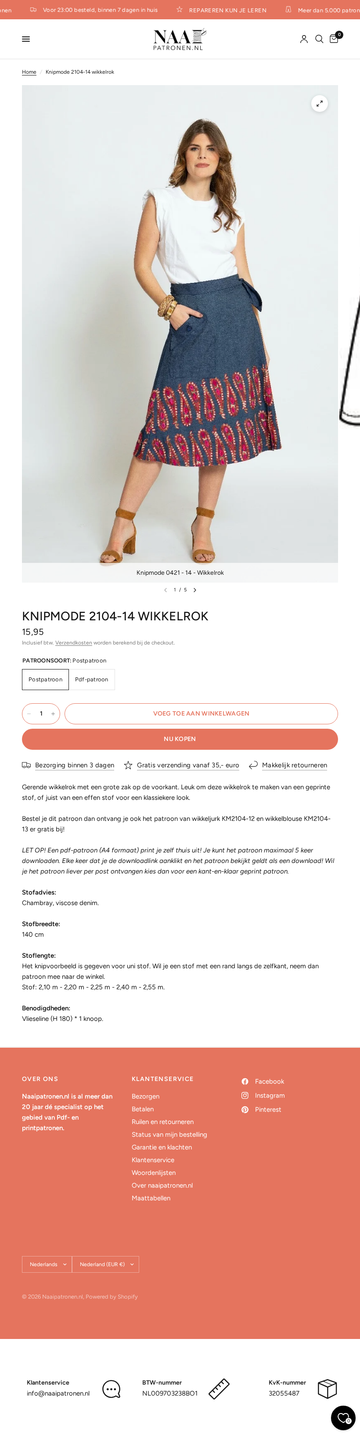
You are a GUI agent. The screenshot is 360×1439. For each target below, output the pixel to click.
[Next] (194, 590)
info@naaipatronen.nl (58, 1393)
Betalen (143, 1109)
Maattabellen (151, 1198)
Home (29, 72)
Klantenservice (153, 1160)
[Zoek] (319, 39)
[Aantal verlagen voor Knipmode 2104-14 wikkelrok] (29, 714)
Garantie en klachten (162, 1147)
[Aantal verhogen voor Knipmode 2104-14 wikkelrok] (53, 714)
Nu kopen (180, 739)
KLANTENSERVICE (163, 1079)
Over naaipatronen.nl (162, 1185)
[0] (332, 39)
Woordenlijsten (154, 1173)
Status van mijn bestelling (169, 1134)
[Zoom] (319, 103)
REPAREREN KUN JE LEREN (222, 10)
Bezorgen (145, 1096)
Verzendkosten (73, 643)
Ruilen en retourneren (163, 1122)
